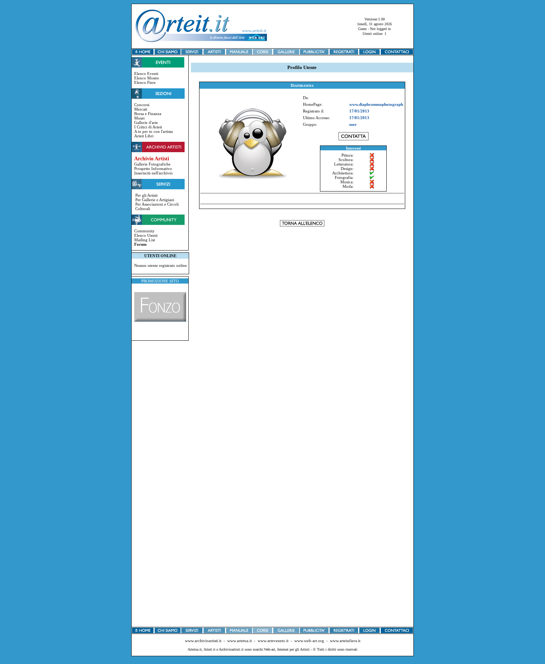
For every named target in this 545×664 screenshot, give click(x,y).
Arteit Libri (143, 136)
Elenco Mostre (146, 78)
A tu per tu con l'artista (153, 131)
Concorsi (141, 104)
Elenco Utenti (146, 235)
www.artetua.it (239, 640)
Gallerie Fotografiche (152, 164)
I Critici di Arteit (148, 127)
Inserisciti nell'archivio (153, 173)
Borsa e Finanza (147, 113)
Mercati (140, 109)
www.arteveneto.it (273, 640)
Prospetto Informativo (153, 168)
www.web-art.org (309, 640)
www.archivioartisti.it (203, 640)
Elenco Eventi (146, 73)
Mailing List (144, 240)
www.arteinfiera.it (345, 640)
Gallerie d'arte (146, 122)
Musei (139, 118)
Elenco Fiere (145, 82)
